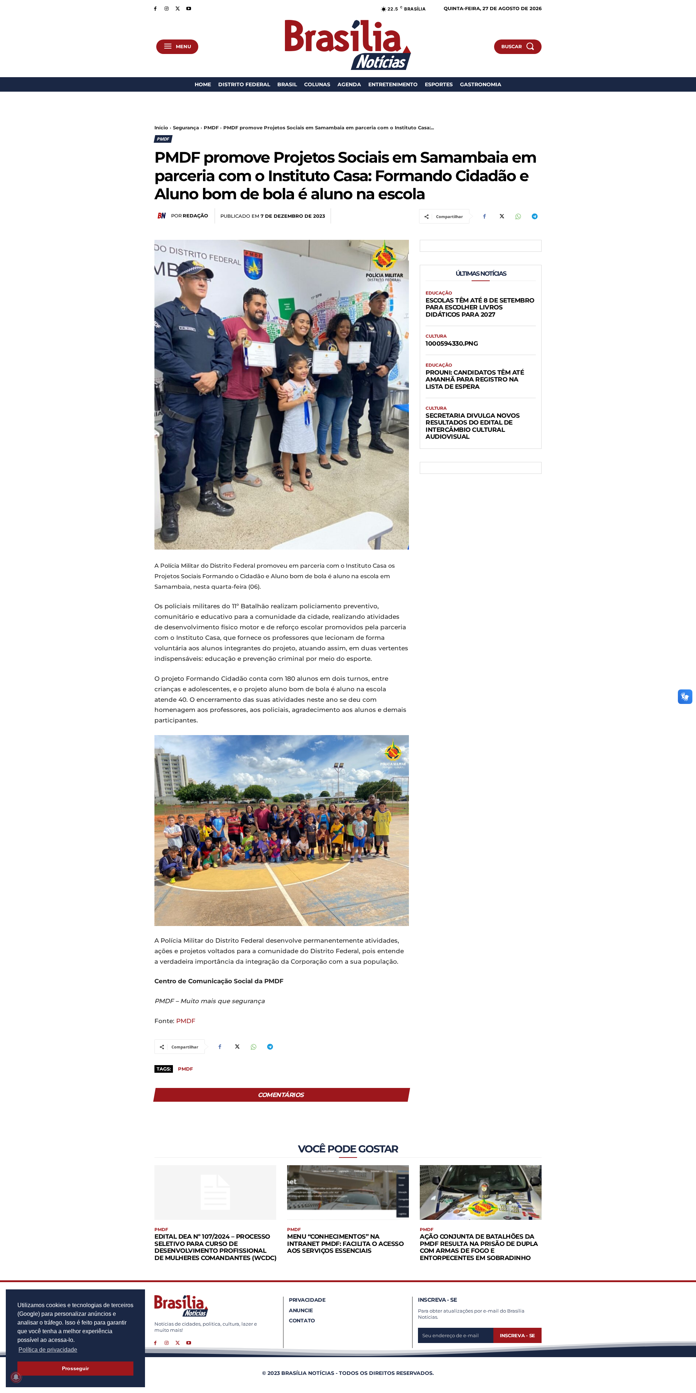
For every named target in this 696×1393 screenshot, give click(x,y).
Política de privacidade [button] (47, 1350)
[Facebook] (155, 8)
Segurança (186, 127)
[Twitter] (178, 8)
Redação (195, 215)
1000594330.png (452, 343)
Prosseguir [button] (75, 1368)
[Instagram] (166, 8)
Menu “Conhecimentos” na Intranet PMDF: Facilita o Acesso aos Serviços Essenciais (345, 1243)
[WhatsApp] (517, 216)
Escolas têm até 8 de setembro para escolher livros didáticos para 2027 (480, 307)
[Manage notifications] (16, 1377)
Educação (439, 293)
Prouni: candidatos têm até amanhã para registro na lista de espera (475, 379)
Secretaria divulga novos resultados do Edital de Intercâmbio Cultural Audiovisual (472, 426)
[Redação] (162, 215)
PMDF (211, 127)
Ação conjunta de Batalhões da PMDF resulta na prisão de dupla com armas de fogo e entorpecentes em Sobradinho (479, 1247)
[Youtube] (188, 8)
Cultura (436, 336)
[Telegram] (534, 216)
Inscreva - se (517, 1335)
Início (161, 127)
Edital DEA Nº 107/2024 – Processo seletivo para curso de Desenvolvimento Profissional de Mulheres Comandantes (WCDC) (215, 1247)
